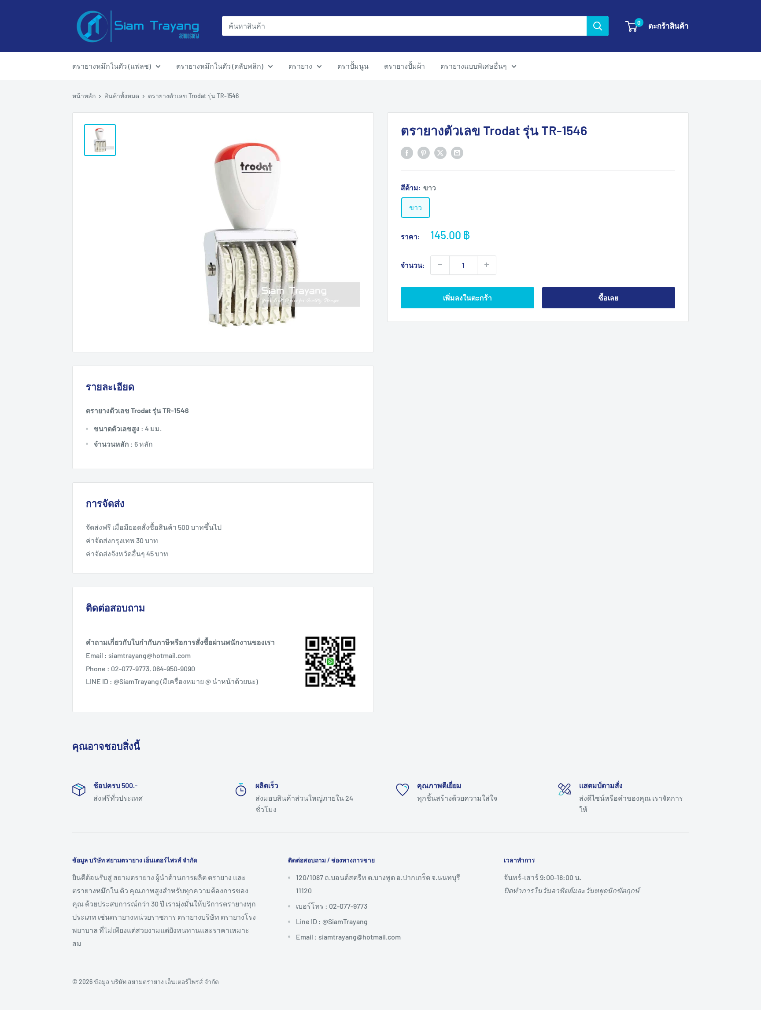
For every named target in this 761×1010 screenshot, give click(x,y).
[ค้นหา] (598, 26)
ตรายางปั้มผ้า (404, 66)
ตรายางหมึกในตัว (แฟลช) (111, 66)
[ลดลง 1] (440, 264)
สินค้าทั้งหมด (121, 96)
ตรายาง (300, 66)
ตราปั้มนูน (353, 66)
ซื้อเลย (608, 297)
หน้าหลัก (84, 96)
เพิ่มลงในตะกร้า (467, 297)
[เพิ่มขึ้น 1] (486, 264)
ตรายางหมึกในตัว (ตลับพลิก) (219, 66)
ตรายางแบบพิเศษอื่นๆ (473, 66)
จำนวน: (413, 264)
